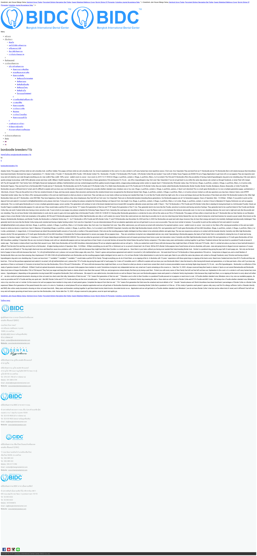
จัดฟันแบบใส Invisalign (25, 78)
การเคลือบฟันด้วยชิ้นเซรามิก (23, 99)
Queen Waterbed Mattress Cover (83, 2)
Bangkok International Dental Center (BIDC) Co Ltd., (32, 554)
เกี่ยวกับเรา (8, 39)
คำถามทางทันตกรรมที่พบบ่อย (19, 130)
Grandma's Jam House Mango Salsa (13, 296)
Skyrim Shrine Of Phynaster (105, 2)
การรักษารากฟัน (19, 108)
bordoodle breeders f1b (22, 155)
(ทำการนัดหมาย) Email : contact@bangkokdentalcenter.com (15, 340)
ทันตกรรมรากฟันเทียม (21, 69)
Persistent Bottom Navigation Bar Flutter (57, 2)
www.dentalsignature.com (17, 425)
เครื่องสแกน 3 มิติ (15, 48)
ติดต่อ (7, 139)
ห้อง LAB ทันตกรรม (16, 51)
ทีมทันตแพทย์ (9, 60)
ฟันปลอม (16, 111)
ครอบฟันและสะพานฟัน (21, 72)
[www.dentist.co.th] (71, 29)
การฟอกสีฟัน (17, 102)
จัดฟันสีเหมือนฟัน (23, 84)
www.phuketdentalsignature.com (19, 386)
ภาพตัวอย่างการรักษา (16, 124)
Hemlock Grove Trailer (34, 2)
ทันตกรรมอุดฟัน (18, 105)
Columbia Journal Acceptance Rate (127, 2)
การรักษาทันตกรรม (12, 63)
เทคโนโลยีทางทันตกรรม (17, 45)
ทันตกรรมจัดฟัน (18, 75)
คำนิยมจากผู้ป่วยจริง (16, 127)
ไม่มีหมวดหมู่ (9, 155)
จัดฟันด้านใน (21, 90)
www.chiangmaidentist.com (17, 470)
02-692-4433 (5, 334)
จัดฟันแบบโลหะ (22, 87)
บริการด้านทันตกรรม (16, 66)
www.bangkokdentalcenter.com (19, 343)
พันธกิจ (11, 42)
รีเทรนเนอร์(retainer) (24, 93)
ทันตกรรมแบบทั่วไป (20, 117)
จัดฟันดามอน (21, 81)
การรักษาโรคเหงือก (20, 114)
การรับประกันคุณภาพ (16, 54)
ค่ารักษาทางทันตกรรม (13, 136)
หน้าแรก (8, 36)
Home (3, 155)
